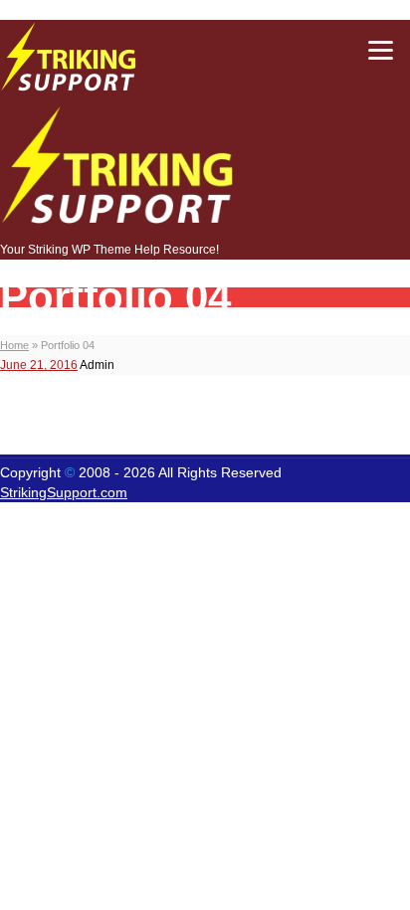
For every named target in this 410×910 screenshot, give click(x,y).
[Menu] (380, 50)
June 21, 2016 (39, 365)
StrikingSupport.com (63, 492)
